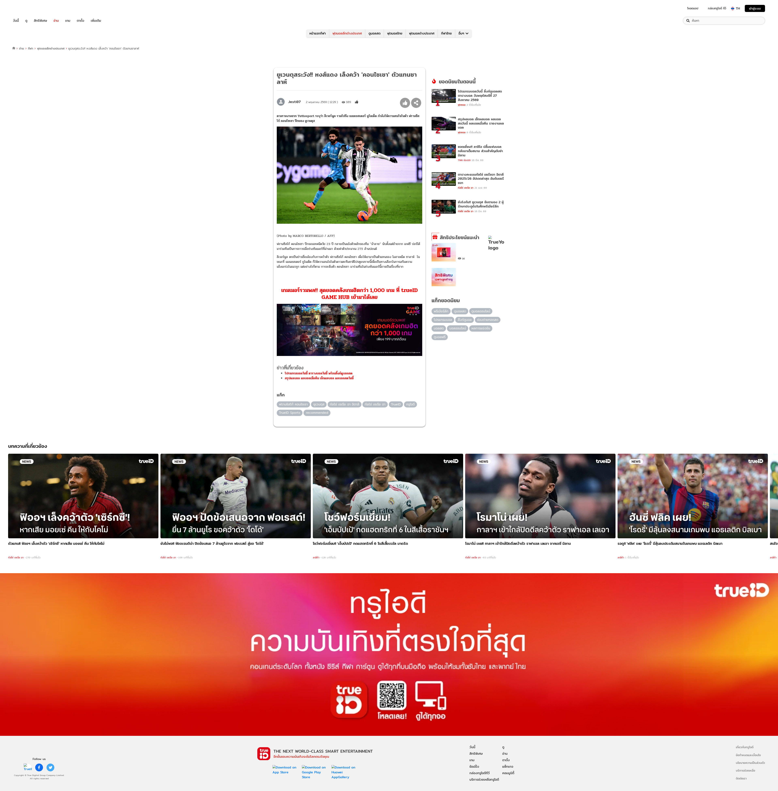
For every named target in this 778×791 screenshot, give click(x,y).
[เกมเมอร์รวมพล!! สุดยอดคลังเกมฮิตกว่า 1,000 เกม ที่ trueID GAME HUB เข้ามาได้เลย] (349, 330)
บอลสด (439, 328)
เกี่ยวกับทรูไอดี (744, 747)
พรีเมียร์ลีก (441, 311)
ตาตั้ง (80, 20)
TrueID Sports (289, 412)
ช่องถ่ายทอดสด (487, 319)
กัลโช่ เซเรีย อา (375, 404)
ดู (26, 20)
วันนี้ (16, 20)
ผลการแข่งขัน (480, 328)
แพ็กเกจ (507, 766)
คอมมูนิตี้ (508, 773)
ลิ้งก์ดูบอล (465, 319)
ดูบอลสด (374, 33)
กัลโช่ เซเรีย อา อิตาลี (344, 404)
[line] (28, 767)
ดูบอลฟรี (440, 337)
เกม (67, 20)
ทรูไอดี (410, 404)
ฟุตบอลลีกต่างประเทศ (347, 33)
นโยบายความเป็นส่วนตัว (750, 762)
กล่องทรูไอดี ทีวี (717, 8)
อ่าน (56, 20)
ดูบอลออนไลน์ (480, 311)
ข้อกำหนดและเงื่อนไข (748, 755)
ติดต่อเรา (741, 778)
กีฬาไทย (446, 33)
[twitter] (50, 767)
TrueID (25, 8)
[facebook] (39, 767)
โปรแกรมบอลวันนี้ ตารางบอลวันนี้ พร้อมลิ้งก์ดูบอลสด (319, 373)
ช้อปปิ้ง (474, 766)
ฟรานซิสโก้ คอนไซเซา (293, 404)
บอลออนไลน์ (457, 328)
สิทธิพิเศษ (40, 20)
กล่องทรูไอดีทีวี (479, 773)
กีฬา (30, 48)
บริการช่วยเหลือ (745, 770)
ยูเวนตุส (318, 404)
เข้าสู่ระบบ (755, 8)
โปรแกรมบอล (443, 319)
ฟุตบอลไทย (394, 33)
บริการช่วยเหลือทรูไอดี (484, 779)
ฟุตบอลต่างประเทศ (421, 33)
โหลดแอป (692, 8)
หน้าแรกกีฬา (317, 33)
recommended (317, 412)
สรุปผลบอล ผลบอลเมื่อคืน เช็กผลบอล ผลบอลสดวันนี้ (319, 378)
